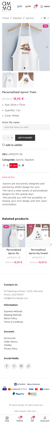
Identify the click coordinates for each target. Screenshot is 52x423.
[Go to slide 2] (27, 68)
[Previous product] (41, 18)
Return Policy (10, 318)
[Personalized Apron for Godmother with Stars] (13, 235)
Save (15, 165)
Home (5, 18)
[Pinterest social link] (21, 366)
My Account (10, 338)
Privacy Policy (10, 349)
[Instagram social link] (14, 366)
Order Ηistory (10, 342)
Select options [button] (21, 228)
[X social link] (7, 165)
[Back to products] (44, 18)
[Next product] (48, 18)
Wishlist (8, 345)
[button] (5, 47)
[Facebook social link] (4, 165)
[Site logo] (6, 6)
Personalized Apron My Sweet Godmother (38, 253)
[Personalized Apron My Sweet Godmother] (38, 235)
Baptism (17, 18)
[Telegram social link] (23, 165)
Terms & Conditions (13, 322)
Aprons (30, 18)
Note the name (10, 122)
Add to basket (25, 138)
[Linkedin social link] (19, 165)
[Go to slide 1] (24, 68)
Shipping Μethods (13, 315)
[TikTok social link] (28, 366)
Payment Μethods (13, 311)
